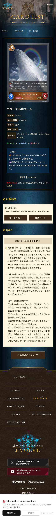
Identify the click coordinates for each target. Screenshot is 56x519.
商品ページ (40, 217)
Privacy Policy (13, 507)
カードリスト (15, 217)
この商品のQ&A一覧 (28, 355)
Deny (31, 512)
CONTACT (20, 376)
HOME (5, 31)
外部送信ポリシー (28, 493)
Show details (47, 513)
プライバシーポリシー (28, 488)
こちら (9, 185)
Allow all (11, 512)
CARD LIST (18, 31)
